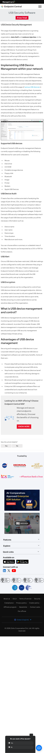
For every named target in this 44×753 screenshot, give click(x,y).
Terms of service (25, 598)
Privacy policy (21, 603)
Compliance (9, 603)
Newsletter (23, 607)
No (11, 747)
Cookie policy (34, 603)
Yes (11, 743)
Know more (24, 426)
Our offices (22, 611)
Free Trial (22, 18)
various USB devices (32, 87)
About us (7, 598)
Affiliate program (10, 607)
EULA (15, 598)
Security (37, 598)
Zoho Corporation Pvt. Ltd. (21, 628)
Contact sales (35, 607)
